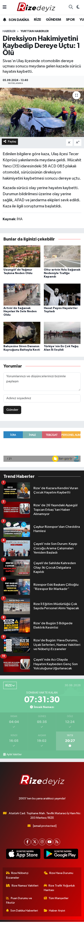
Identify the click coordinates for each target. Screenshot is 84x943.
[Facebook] (27, 842)
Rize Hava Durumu (61, 873)
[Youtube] (49, 842)
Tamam (53, 938)
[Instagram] (42, 842)
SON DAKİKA (18, 20)
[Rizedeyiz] (37, 7)
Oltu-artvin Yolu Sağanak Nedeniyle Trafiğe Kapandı (62, 273)
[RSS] (56, 842)
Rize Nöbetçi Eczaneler (17, 875)
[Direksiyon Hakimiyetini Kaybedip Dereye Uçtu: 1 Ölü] (42, 112)
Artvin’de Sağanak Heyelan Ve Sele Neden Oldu (20, 312)
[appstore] (23, 855)
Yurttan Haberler (35, 31)
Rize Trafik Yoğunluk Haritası (59, 888)
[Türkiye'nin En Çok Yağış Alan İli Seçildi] (62, 333)
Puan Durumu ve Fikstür (19, 900)
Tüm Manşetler (59, 898)
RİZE (37, 20)
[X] (34, 842)
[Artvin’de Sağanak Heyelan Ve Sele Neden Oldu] (21, 294)
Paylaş (12, 141)
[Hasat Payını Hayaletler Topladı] (62, 294)
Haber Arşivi (57, 910)
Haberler (9, 31)
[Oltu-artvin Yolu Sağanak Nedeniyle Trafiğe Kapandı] (62, 256)
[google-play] (61, 855)
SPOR (70, 20)
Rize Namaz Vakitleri (25, 885)
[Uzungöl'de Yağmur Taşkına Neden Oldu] (21, 256)
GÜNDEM (53, 20)
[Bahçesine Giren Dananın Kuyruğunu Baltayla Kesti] (21, 333)
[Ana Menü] (5, 7)
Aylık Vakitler (14, 754)
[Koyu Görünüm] (78, 7)
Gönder (12, 410)
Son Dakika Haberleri (24, 910)
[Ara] (71, 7)
